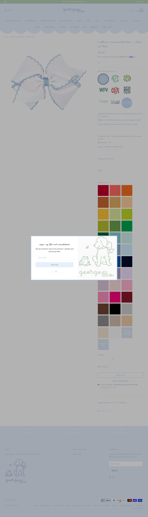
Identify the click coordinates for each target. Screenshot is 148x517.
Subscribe (54, 265)
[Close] (114, 238)
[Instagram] (53, 271)
